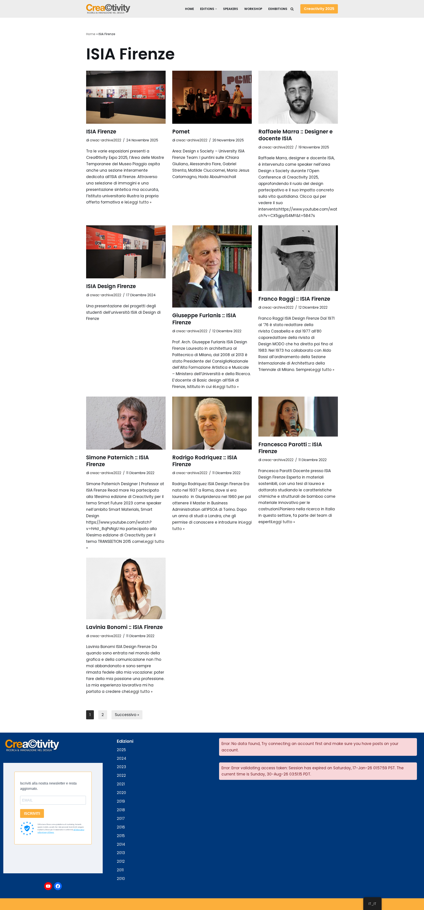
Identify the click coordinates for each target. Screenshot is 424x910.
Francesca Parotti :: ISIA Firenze (290, 448)
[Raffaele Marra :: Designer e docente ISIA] (298, 97)
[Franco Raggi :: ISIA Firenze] (298, 258)
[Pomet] (212, 97)
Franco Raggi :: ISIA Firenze (294, 298)
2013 (121, 852)
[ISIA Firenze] (126, 97)
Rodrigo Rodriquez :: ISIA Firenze (204, 461)
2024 (121, 758)
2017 (121, 818)
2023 (121, 766)
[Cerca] (292, 9)
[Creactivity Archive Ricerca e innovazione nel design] (108, 9)
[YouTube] (48, 886)
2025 (121, 749)
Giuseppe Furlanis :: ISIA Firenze (204, 319)
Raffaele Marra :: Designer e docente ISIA (295, 135)
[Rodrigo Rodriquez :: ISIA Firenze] (212, 423)
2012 (121, 861)
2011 (120, 870)
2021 (121, 784)
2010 (121, 878)
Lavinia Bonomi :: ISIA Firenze (124, 627)
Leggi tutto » (139, 202)
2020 (121, 792)
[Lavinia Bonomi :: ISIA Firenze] (126, 588)
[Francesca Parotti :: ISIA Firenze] (298, 417)
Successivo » (127, 714)
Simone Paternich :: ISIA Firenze (117, 461)
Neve (91, 904)
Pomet (181, 131)
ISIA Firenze (101, 131)
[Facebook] (58, 886)
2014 (121, 844)
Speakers (230, 9)
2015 (121, 835)
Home (189, 9)
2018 (121, 810)
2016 (121, 827)
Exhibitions (277, 9)
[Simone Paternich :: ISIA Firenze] (126, 423)
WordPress (133, 904)
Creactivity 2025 (319, 8)
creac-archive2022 (105, 140)
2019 (121, 801)
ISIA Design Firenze (111, 286)
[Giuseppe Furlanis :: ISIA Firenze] (212, 266)
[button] (216, 9)
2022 (121, 775)
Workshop (253, 9)
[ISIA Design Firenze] (126, 251)
